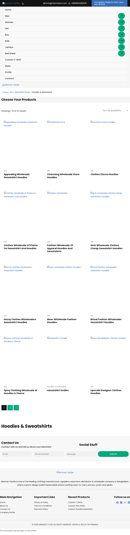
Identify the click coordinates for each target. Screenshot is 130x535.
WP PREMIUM (92, 524)
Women (9, 22)
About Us (4, 506)
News (8, 65)
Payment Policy (41, 509)
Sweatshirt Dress (22, 92)
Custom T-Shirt (13, 59)
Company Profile (7, 512)
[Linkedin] (129, 502)
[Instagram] (121, 502)
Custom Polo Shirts (76, 506)
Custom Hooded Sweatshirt (80, 509)
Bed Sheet (10, 53)
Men (7, 16)
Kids (7, 41)
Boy (7, 34)
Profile (8, 72)
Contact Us (5, 509)
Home (8, 9)
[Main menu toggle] (124, 84)
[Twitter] (125, 502)
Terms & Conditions (43, 506)
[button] (23, 3)
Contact (9, 78)
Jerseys (9, 47)
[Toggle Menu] (121, 16)
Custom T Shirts (75, 502)
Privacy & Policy (41, 502)
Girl (7, 28)
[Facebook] (117, 502)
